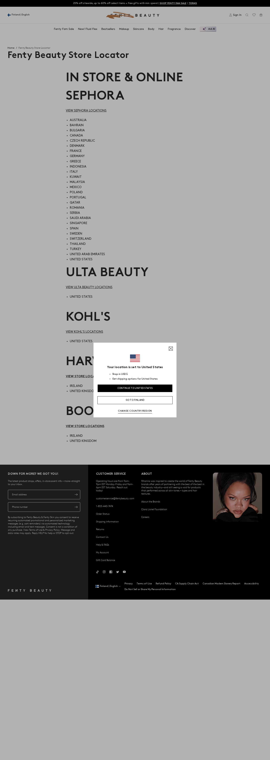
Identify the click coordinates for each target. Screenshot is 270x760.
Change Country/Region (135, 411)
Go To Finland (135, 400)
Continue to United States (135, 388)
